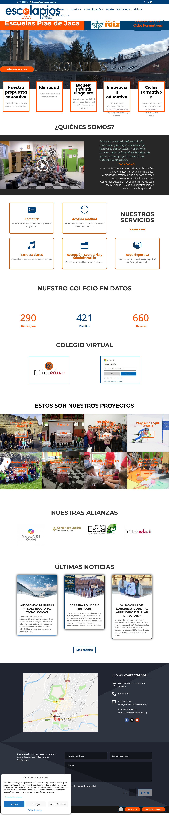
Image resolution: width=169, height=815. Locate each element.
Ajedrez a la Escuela (63, 462)
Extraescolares (32, 254)
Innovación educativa (116, 92)
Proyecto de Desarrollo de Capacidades (148, 462)
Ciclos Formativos (151, 92)
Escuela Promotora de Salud (105, 462)
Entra (21, 434)
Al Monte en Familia (21, 462)
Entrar (148, 473)
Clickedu (138, 9)
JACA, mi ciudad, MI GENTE (55, 15)
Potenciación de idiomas (21, 424)
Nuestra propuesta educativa (16, 92)
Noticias (110, 9)
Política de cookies (35, 810)
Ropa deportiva (137, 254)
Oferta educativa (17, 69)
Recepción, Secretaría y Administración (84, 256)
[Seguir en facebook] (127, 720)
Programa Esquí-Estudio (148, 424)
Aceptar (14, 804)
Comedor (32, 219)
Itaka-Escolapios (124, 9)
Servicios (75, 9)
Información (48, 9)
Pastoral (63, 424)
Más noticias (84, 650)
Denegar (36, 804)
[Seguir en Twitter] (132, 720)
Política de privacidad (86, 786)
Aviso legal (132, 809)
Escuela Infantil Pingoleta (83, 89)
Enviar (145, 792)
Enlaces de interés (92, 9)
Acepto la (82, 786)
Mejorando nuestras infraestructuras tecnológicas (37, 609)
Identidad (49, 87)
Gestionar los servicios (13, 797)
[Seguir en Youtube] (137, 720)
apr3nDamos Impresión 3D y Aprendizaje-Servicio (106, 424)
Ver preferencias (58, 804)
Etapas (62, 9)
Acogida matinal (84, 219)
